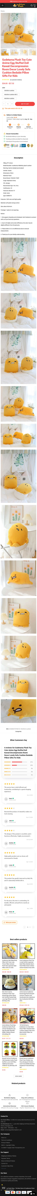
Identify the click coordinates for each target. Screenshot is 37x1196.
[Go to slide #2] (14, 52)
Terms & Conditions (6, 1140)
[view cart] (34, 5)
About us (3, 1137)
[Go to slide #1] (5, 52)
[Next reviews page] (33, 927)
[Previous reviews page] (24, 927)
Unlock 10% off (3, 1188)
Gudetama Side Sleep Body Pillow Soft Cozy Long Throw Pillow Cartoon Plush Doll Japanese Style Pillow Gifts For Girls (9, 964)
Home (2, 11)
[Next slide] (33, 31)
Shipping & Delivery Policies (8, 1156)
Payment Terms (5, 1158)
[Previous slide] (3, 31)
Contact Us (4, 1163)
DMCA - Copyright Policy (8, 1145)
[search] (32, 5)
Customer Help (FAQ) (7, 1166)
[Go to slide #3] (23, 52)
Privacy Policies (5, 1142)
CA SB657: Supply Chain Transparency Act (13, 1147)
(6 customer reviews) (16, 80)
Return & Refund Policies (8, 1161)
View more (18, 1076)
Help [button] (34, 1193)
